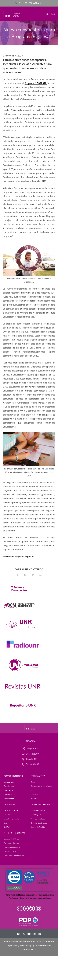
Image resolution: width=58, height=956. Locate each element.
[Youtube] (29, 934)
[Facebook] (18, 934)
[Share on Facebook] (25, 575)
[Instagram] (34, 934)
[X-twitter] (23, 934)
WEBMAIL (38, 3)
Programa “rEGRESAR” (36, 83)
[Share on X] (18, 575)
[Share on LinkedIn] (33, 575)
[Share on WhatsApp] (40, 575)
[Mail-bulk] (39, 934)
